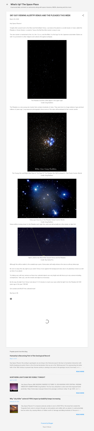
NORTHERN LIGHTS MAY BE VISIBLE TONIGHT (27, 377)
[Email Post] (11, 299)
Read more (80, 371)
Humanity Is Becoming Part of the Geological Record (30, 356)
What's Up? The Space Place (25, 4)
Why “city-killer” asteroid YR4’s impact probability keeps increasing (35, 399)
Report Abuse (47, 427)
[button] (83, 15)
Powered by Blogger (47, 423)
